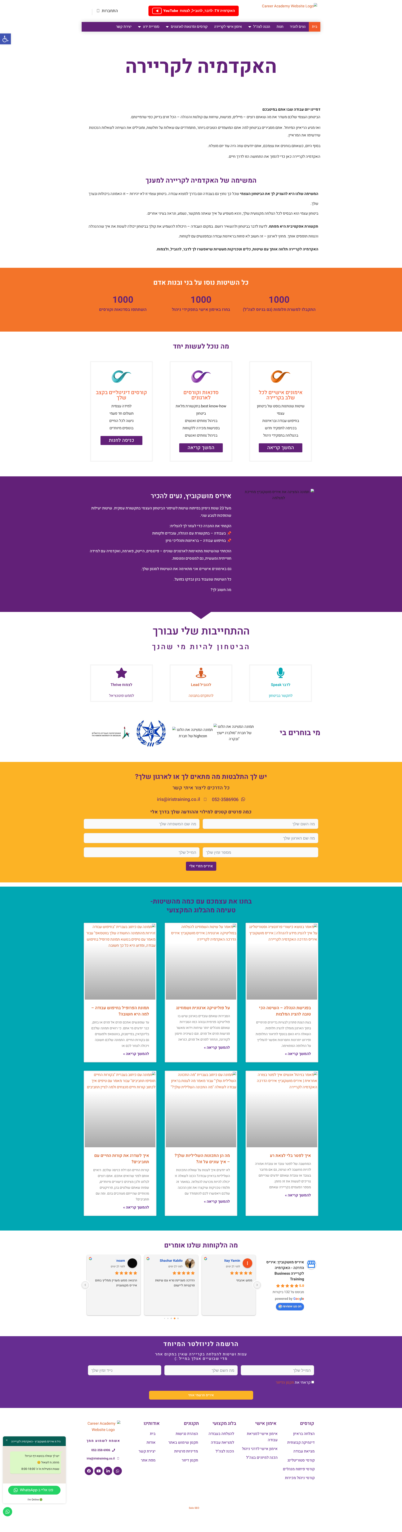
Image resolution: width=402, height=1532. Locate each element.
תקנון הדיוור (285, 1382)
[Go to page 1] (174, 1318)
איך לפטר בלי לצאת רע (290, 1156)
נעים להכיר (297, 26)
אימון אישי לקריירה (228, 26)
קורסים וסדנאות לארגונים (189, 26)
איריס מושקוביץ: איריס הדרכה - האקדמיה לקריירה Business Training (285, 1270)
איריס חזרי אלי (201, 866)
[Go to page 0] (177, 1318)
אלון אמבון (175, 1260)
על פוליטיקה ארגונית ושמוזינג (203, 1008)
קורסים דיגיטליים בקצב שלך (121, 395)
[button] (5, 38)
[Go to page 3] (168, 1318)
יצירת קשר (123, 26)
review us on (292, 1306)
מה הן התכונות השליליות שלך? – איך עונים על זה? (202, 1159)
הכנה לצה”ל (261, 26)
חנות (280, 26)
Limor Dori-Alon (113, 1260)
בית (314, 26)
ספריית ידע (151, 26)
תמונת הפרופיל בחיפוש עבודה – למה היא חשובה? (120, 1011)
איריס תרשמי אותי (201, 1395)
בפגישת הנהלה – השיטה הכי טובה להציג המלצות (285, 1011)
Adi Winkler (231, 1260)
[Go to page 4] (164, 1318)
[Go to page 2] (171, 1318)
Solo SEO (194, 1508)
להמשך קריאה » (298, 1054)
